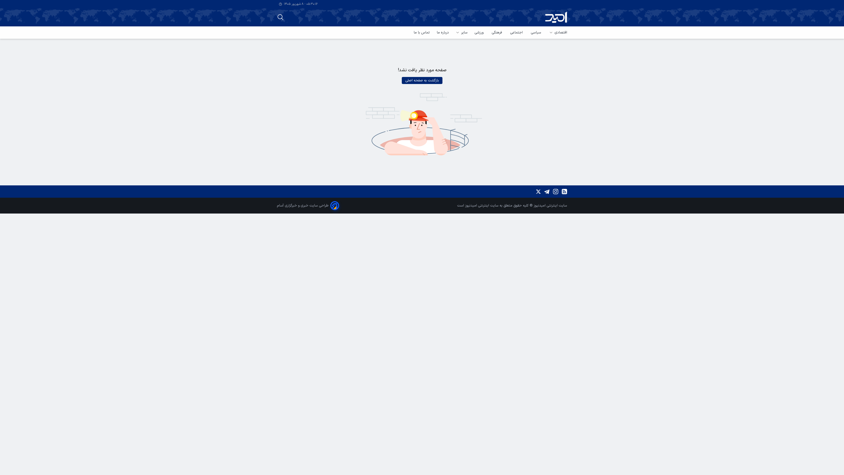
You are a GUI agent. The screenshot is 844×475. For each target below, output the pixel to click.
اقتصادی (561, 32)
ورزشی (480, 32)
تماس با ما (422, 32)
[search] (280, 17)
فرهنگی (497, 32)
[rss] (564, 191)
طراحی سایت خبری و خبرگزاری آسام (303, 205)
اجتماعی (517, 32)
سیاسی (536, 32)
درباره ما (443, 32)
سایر (464, 32)
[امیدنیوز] (556, 17)
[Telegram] (546, 191)
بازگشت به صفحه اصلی (422, 80)
